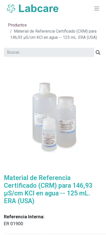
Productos (17, 25)
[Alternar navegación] (96, 8)
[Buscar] (98, 52)
